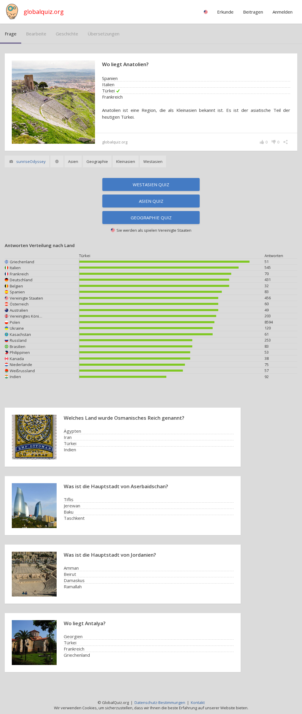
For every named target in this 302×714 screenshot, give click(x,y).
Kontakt (198, 702)
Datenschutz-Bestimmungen (159, 702)
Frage (11, 34)
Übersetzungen (103, 34)
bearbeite (36, 34)
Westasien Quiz (151, 184)
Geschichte (67, 34)
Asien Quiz (151, 201)
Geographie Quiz (151, 217)
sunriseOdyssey (31, 161)
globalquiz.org (44, 12)
